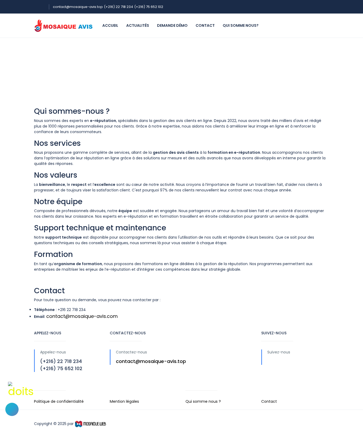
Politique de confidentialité (59, 401)
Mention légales (124, 401)
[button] (12, 409)
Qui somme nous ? (203, 401)
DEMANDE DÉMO (172, 25)
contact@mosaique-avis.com (82, 316)
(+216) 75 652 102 (148, 6)
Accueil (110, 25)
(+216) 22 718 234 (118, 6)
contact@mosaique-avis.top (78, 6)
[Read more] (269, 361)
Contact (205, 25)
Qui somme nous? (241, 25)
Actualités (137, 25)
